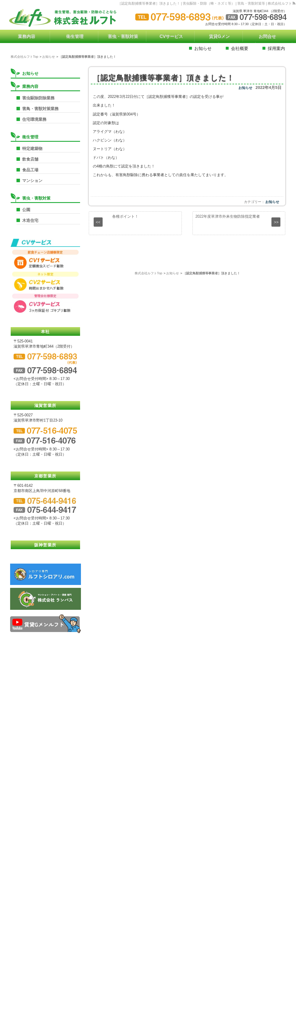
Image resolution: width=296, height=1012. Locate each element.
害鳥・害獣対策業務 (40, 108)
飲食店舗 (30, 159)
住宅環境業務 (34, 119)
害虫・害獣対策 (36, 198)
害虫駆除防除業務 (38, 98)
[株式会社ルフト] (67, 18)
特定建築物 (32, 148)
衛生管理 (30, 137)
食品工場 (30, 169)
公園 (26, 209)
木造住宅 (30, 220)
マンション (32, 180)
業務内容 (30, 86)
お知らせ (245, 88)
